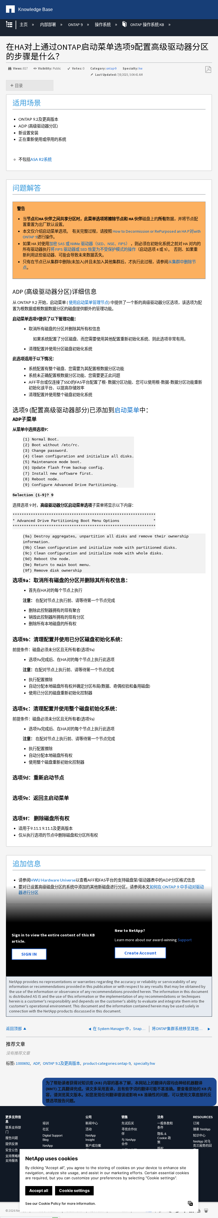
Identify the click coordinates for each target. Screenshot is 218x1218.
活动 (88, 1129)
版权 (160, 1148)
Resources (203, 1117)
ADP (36, 1063)
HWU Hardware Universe (53, 880)
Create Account (140, 953)
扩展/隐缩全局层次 (12, 25)
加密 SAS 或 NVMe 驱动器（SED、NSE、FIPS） (89, 243)
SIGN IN (29, 954)
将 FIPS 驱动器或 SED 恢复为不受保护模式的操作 (93, 249)
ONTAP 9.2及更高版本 (61, 1063)
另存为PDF (208, 69)
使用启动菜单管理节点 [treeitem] (88, 302)
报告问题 (11, 1138)
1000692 (23, 1063)
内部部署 (48, 24)
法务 (160, 1117)
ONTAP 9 (75, 24)
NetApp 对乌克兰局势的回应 (202, 1146)
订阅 (196, 1123)
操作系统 (103, 24)
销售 (124, 1117)
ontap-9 (111, 68)
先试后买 (127, 1123)
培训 (46, 1123)
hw (140, 68)
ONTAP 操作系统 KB (147, 24)
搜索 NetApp (201, 1129)
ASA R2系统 (41, 159)
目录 (19, 85)
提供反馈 (11, 1144)
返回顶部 (14, 1028)
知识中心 (199, 1135)
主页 (24, 24)
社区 (46, 1129)
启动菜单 (126, 410)
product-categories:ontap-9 (107, 1063)
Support (185, 939)
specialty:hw (144, 1063)
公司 (88, 1117)
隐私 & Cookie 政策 (164, 1138)
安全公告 (11, 1150)
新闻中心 (91, 1123)
